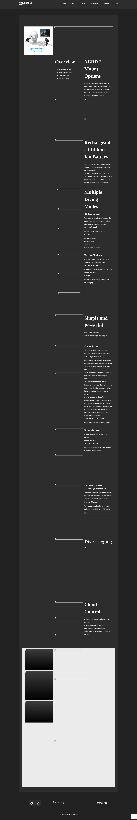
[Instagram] (38, 803)
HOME (65, 4)
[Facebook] (32, 803)
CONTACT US (102, 803)
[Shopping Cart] (117, 3)
